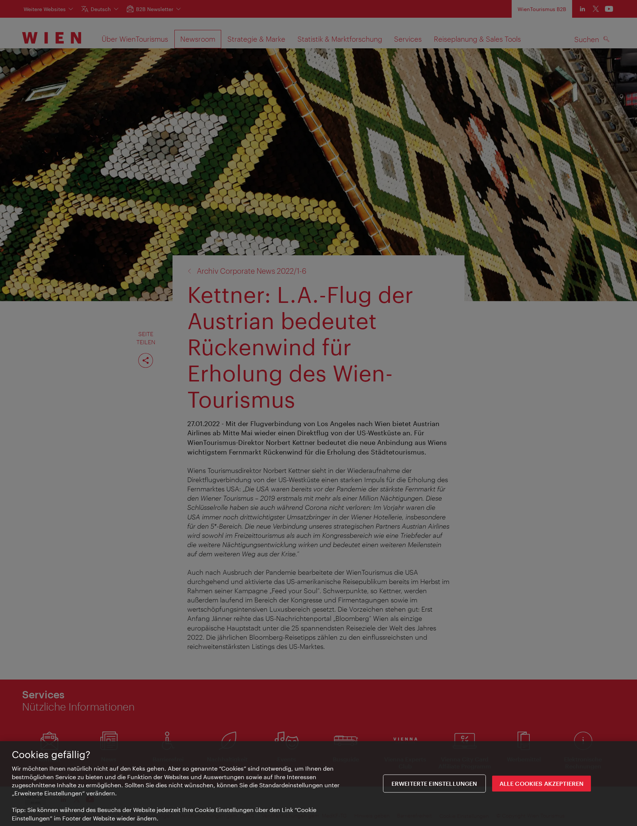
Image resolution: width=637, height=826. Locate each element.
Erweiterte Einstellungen (434, 783)
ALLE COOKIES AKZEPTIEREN (541, 783)
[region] (318, 783)
